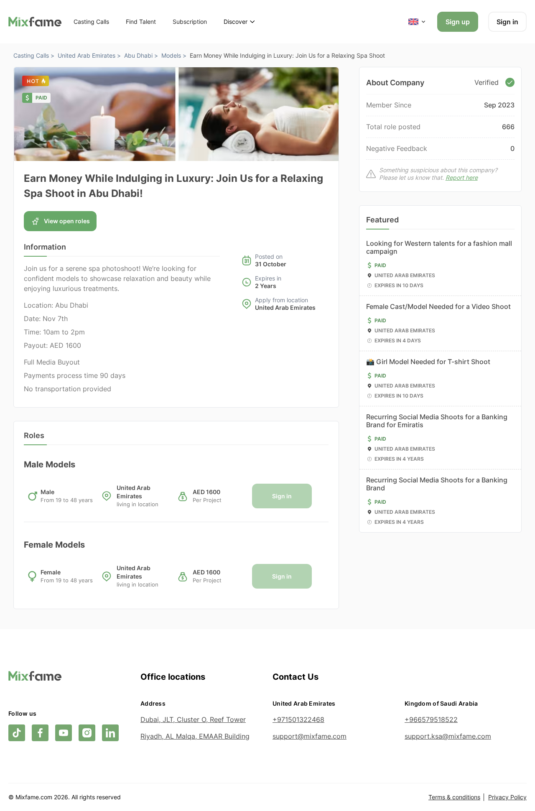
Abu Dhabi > (141, 55)
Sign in (507, 22)
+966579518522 (431, 719)
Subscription (190, 21)
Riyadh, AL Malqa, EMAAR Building (195, 736)
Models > (173, 55)
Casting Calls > (33, 55)
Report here (462, 177)
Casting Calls (91, 21)
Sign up (458, 22)
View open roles (67, 220)
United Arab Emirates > (89, 55)
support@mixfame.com (309, 736)
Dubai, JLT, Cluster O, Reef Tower (193, 719)
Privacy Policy (507, 797)
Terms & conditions (454, 797)
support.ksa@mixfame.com (448, 736)
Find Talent (141, 21)
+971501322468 (298, 719)
